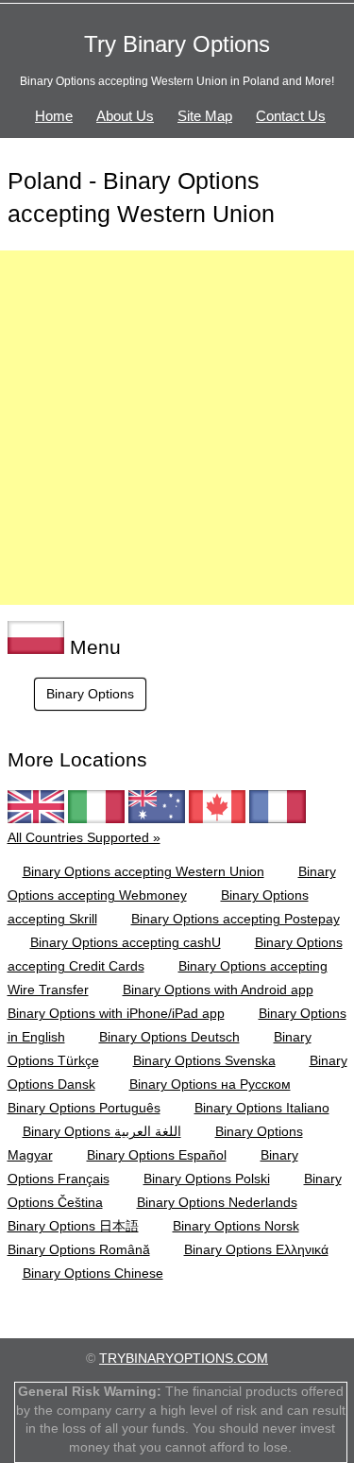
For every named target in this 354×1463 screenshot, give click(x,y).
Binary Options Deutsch (169, 1036)
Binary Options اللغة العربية (102, 1131)
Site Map (204, 116)
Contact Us (291, 116)
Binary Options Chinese (93, 1273)
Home (54, 116)
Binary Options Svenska (204, 1060)
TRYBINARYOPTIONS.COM (183, 1358)
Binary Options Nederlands (217, 1202)
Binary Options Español (157, 1154)
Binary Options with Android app (218, 989)
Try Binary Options (177, 44)
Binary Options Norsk (236, 1225)
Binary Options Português (84, 1107)
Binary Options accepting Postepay (235, 918)
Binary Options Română (79, 1249)
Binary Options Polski (206, 1178)
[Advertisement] (177, 427)
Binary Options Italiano (261, 1107)
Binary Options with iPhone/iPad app (116, 1013)
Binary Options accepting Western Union (143, 871)
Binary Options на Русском (210, 1084)
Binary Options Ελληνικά (256, 1249)
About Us (125, 116)
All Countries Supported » (84, 837)
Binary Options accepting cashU (125, 942)
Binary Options (90, 693)
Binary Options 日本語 (73, 1225)
